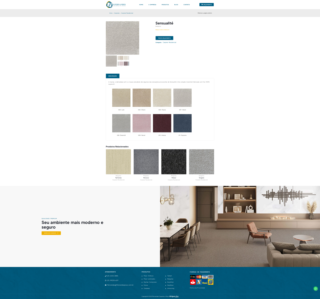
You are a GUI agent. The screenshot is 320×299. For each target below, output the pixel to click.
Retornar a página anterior (205, 13)
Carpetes (117, 13)
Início (110, 13)
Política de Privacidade (197, 288)
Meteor (174, 178)
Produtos (165, 4)
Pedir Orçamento (164, 38)
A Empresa (152, 4)
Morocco (146, 178)
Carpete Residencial (127, 13)
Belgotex (118, 175)
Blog (176, 4)
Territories (118, 178)
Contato (187, 4)
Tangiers (201, 178)
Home (141, 4)
